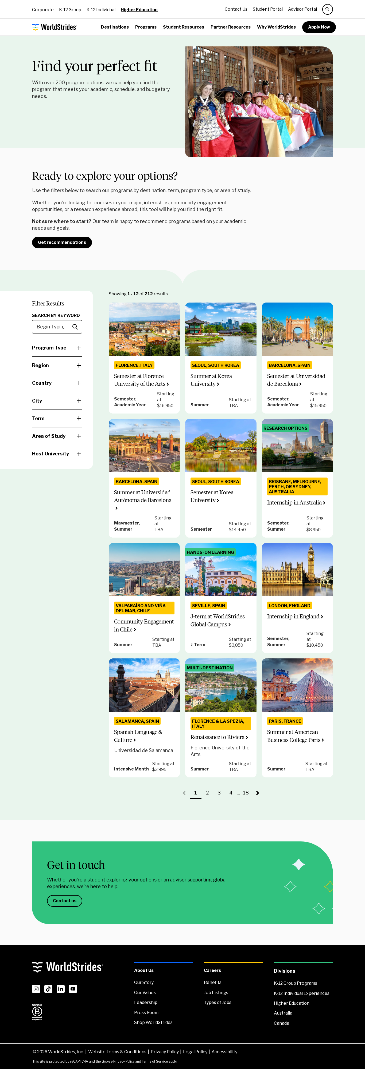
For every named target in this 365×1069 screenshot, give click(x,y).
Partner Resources (231, 27)
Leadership (145, 1002)
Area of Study (48, 436)
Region (40, 365)
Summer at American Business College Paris (293, 736)
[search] (327, 9)
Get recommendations (62, 242)
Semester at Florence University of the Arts (139, 380)
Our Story (144, 982)
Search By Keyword (56, 315)
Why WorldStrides (276, 27)
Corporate (43, 9)
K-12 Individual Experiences (301, 993)
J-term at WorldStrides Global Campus (218, 620)
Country (42, 383)
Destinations (115, 27)
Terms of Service (155, 1061)
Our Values (145, 992)
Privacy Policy (165, 1051)
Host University (50, 453)
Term (38, 418)
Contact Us (236, 9)
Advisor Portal (302, 9)
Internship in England (293, 616)
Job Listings (216, 992)
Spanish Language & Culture (138, 736)
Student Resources (183, 27)
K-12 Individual (101, 9)
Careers (212, 970)
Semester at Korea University (212, 496)
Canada (281, 1023)
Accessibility (224, 1051)
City (37, 401)
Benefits (213, 982)
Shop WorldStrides (153, 1022)
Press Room (146, 1012)
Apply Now (319, 27)
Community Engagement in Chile (144, 625)
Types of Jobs (217, 1002)
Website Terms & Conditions (117, 1051)
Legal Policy (195, 1051)
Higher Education (139, 9)
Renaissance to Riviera (217, 737)
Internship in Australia (294, 502)
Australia (283, 1013)
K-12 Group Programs (295, 983)
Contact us (64, 900)
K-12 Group (70, 9)
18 (247, 794)
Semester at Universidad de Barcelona (296, 380)
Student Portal (268, 9)
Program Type (49, 348)
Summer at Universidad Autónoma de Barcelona (143, 496)
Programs (146, 27)
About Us (144, 970)
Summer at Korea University (211, 380)
